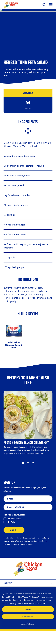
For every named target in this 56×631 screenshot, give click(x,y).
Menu (50, 4)
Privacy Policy (9, 544)
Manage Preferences (28, 624)
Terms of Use (21, 544)
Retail (11, 522)
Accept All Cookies (28, 617)
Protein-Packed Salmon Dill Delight (26, 442)
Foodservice (14, 519)
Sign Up (14, 530)
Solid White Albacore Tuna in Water (14, 345)
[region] (28, 608)
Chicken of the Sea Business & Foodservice (11, 5)
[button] (23, 463)
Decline (28, 609)
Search (44, 4)
